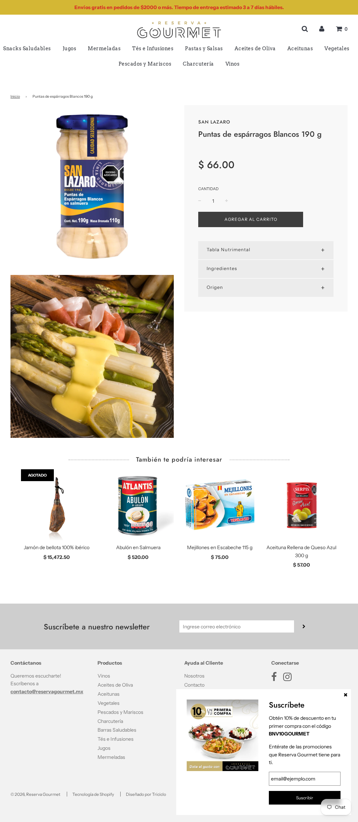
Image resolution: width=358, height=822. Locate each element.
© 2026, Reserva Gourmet (35, 794)
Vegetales (337, 48)
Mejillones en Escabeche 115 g (219, 547)
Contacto (194, 685)
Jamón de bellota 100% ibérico (57, 547)
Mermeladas (104, 48)
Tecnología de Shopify (93, 794)
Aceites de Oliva (255, 48)
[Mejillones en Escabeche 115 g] (220, 504)
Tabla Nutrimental (228, 249)
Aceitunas (300, 48)
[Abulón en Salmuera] (138, 504)
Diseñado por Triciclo (146, 794)
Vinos (232, 64)
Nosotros (194, 676)
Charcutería (198, 64)
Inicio (15, 96)
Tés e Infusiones (152, 48)
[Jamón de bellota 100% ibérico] (56, 504)
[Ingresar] (321, 28)
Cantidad (208, 188)
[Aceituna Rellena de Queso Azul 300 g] (301, 504)
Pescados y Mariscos (145, 64)
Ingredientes (222, 268)
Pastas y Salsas (204, 48)
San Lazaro (214, 122)
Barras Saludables (117, 730)
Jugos (70, 48)
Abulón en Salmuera (138, 547)
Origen (215, 287)
